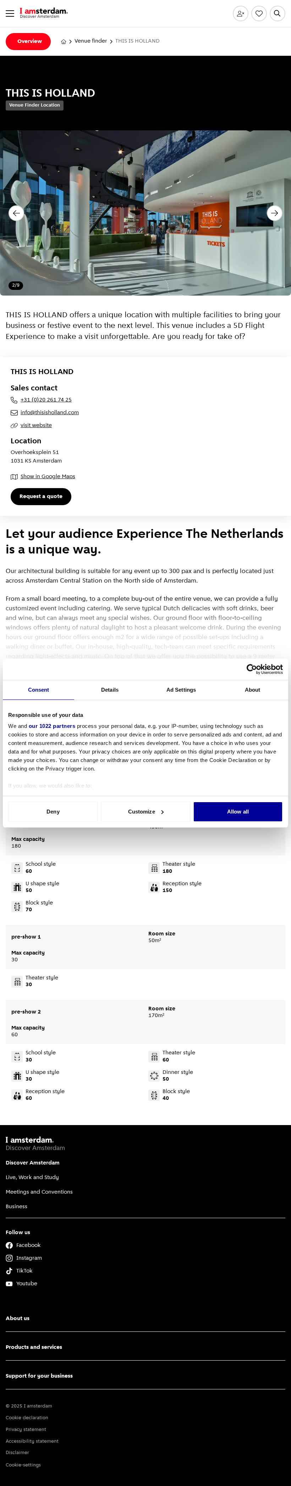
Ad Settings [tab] (181, 690)
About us (17, 1319)
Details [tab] (110, 690)
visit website (36, 425)
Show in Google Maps (48, 477)
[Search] (277, 13)
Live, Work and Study (32, 1177)
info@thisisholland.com (50, 413)
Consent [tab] (38, 690)
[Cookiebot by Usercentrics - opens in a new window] (252, 669)
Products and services (34, 1347)
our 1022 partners (52, 726)
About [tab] (252, 690)
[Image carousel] (145, 212)
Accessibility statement (32, 1441)
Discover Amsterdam (33, 1163)
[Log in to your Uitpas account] (240, 13)
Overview (29, 41)
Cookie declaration (27, 1418)
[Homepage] (63, 41)
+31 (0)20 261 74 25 (46, 400)
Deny (52, 812)
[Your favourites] (259, 13)
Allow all (238, 812)
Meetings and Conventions (39, 1192)
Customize (141, 812)
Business (16, 1207)
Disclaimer (17, 1452)
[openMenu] (10, 13)
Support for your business (39, 1376)
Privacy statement (26, 1429)
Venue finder (91, 41)
